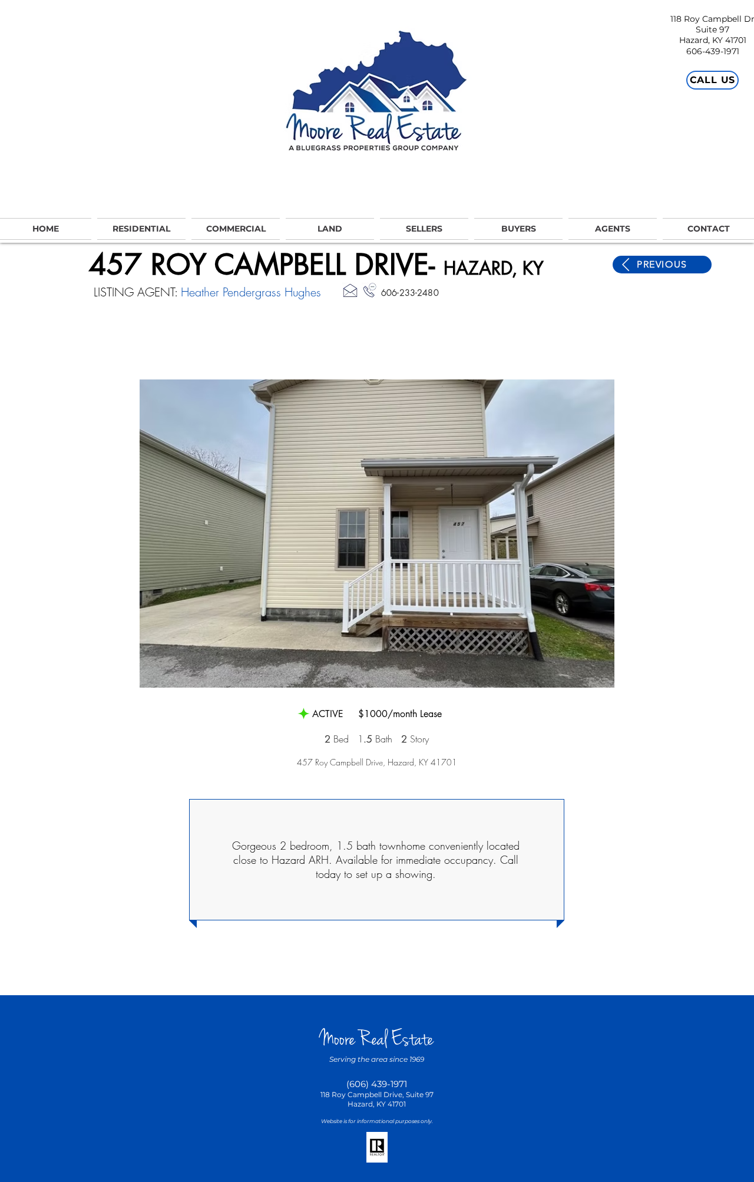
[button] (377, 533)
